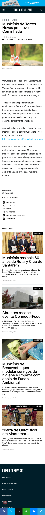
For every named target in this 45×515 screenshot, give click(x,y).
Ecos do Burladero (19, 406)
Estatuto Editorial (9, 483)
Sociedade (10, 20)
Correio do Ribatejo (22, 10)
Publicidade (6, 495)
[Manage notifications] (5, 502)
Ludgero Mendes (35, 406)
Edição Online (7, 507)
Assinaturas (7, 501)
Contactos (6, 477)
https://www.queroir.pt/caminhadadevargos (22, 139)
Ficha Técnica (7, 489)
